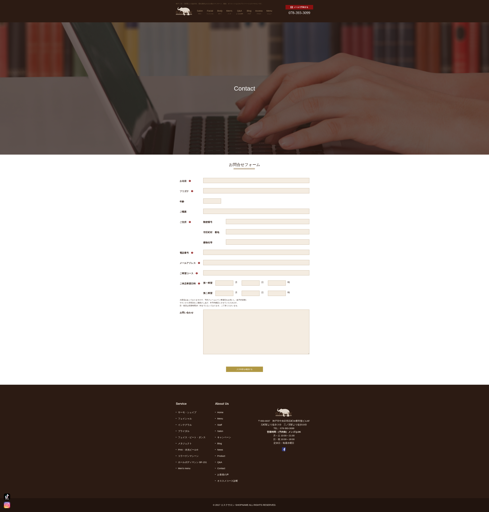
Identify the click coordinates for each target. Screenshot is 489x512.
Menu (269, 12)
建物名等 (207, 242)
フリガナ (186, 191)
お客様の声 (223, 474)
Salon (200, 12)
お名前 (185, 181)
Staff (219, 425)
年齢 (182, 201)
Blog (249, 12)
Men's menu (184, 468)
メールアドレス (190, 263)
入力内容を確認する (244, 369)
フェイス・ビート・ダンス (192, 437)
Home (220, 412)
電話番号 (186, 253)
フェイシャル (185, 418)
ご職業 (183, 211)
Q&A (239, 12)
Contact (221, 468)
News (220, 449)
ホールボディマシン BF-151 (192, 462)
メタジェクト (185, 443)
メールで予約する (301, 7)
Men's (229, 12)
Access (259, 12)
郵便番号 (207, 222)
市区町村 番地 (211, 232)
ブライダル (183, 431)
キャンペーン (224, 437)
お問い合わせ (186, 312)
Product (221, 456)
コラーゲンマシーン (188, 456)
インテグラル (185, 425)
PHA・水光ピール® (188, 449)
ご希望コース (189, 273)
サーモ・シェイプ (187, 412)
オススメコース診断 (227, 481)
